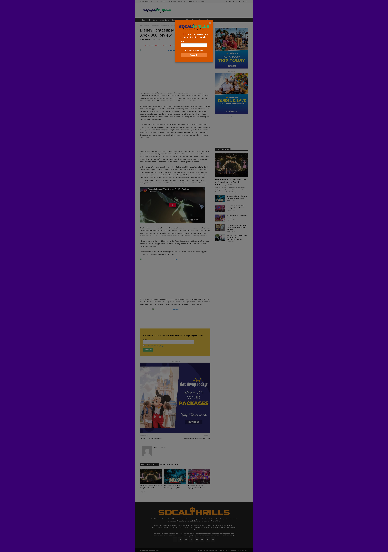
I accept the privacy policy (195, 50)
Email (183, 42)
